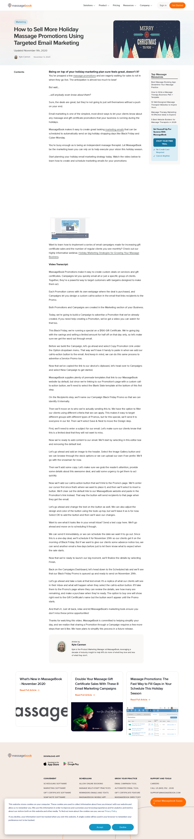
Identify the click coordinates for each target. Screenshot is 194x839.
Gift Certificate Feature (127, 793)
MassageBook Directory (128, 797)
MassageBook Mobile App (92, 797)
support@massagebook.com (165, 793)
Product (103, 5)
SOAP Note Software (54, 797)
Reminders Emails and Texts (94, 793)
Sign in (163, 5)
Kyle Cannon (24, 57)
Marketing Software (55, 788)
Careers (154, 784)
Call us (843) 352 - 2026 (162, 788)
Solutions (88, 5)
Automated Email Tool (127, 788)
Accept (100, 827)
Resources (128, 5)
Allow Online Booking (91, 784)
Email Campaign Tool (126, 784)
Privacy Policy (111, 811)
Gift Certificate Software (57, 793)
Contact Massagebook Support (167, 802)
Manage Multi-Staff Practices (94, 788)
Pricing (116, 5)
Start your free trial (164, 142)
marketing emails (114, 129)
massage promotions (84, 75)
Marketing (21, 22)
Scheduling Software (55, 784)
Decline (123, 827)
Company (145, 5)
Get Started (177, 5)
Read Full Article (28, 690)
